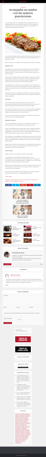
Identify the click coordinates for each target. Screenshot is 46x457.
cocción (17, 424)
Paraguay (28, 433)
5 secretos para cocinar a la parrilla (37, 228)
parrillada (22, 435)
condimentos (23, 424)
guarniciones (28, 179)
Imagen (10, 176)
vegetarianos (18, 442)
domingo (24, 428)
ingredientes (35, 179)
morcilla (27, 432)
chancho (26, 419)
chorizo (25, 421)
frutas (22, 179)
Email (18, 307)
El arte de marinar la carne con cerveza (36, 235)
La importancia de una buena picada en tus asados (16, 241)
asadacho (8, 179)
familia (23, 430)
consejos (18, 426)
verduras (22, 181)
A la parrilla (23, 7)
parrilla (17, 435)
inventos (22, 432)
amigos (22, 414)
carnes (26, 417)
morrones (18, 433)
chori (17, 421)
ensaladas (17, 179)
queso (27, 435)
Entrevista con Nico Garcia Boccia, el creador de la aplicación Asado (23, 380)
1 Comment (23, 19)
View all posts (7, 264)
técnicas (23, 440)
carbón (17, 417)
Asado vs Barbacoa (36, 240)
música (23, 433)
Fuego (28, 430)
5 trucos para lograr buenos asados (16, 235)
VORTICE (28, 455)
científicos (28, 423)
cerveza (21, 419)
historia (17, 432)
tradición (18, 440)
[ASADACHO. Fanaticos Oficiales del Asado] (23, 1)
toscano (25, 439)
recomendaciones (24, 437)
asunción (28, 416)
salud (11, 181)
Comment (5, 295)
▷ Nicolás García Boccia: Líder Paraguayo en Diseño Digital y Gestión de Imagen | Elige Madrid (23, 377)
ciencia (22, 423)
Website (31, 307)
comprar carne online (15, 275)
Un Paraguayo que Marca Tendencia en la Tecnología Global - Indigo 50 (24, 386)
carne (22, 417)
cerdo (17, 419)
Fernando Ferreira (30, 19)
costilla (23, 426)
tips (21, 439)
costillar (27, 426)
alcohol (17, 414)
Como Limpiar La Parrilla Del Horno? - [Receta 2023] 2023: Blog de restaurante (23, 403)
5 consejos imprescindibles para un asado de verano (17, 228)
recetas (7, 181)
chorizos (18, 423)
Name (5, 307)
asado (12, 179)
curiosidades (18, 428)
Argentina (27, 414)
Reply (7, 285)
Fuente (6, 176)
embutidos (18, 430)
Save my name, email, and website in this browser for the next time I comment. (22, 313)
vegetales (16, 181)
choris (21, 421)
